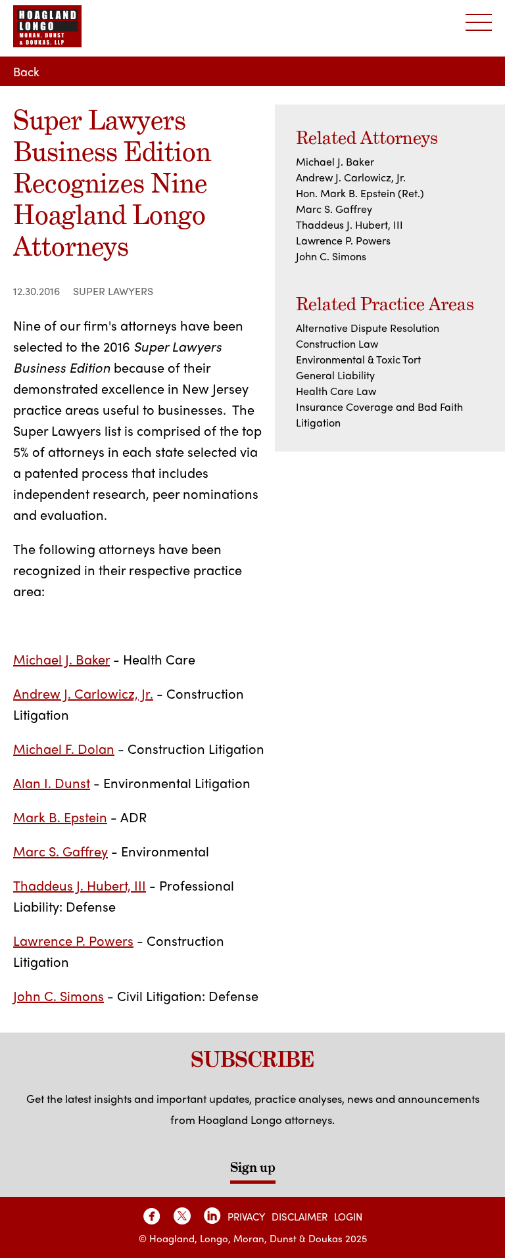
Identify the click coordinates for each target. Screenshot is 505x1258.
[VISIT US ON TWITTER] (182, 1215)
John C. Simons (58, 995)
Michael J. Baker (61, 658)
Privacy (246, 1216)
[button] (479, 23)
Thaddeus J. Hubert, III (79, 885)
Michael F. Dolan (63, 748)
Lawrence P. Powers (73, 940)
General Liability (335, 375)
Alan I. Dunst (51, 782)
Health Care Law (336, 390)
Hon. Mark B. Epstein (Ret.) (360, 192)
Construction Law (337, 343)
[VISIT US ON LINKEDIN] (212, 1215)
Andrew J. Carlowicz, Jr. (83, 693)
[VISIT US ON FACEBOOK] (151, 1215)
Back (26, 71)
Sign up (253, 1167)
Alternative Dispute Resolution (367, 327)
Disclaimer (299, 1216)
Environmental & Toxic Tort (358, 359)
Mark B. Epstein (60, 816)
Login (348, 1216)
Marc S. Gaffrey (60, 850)
